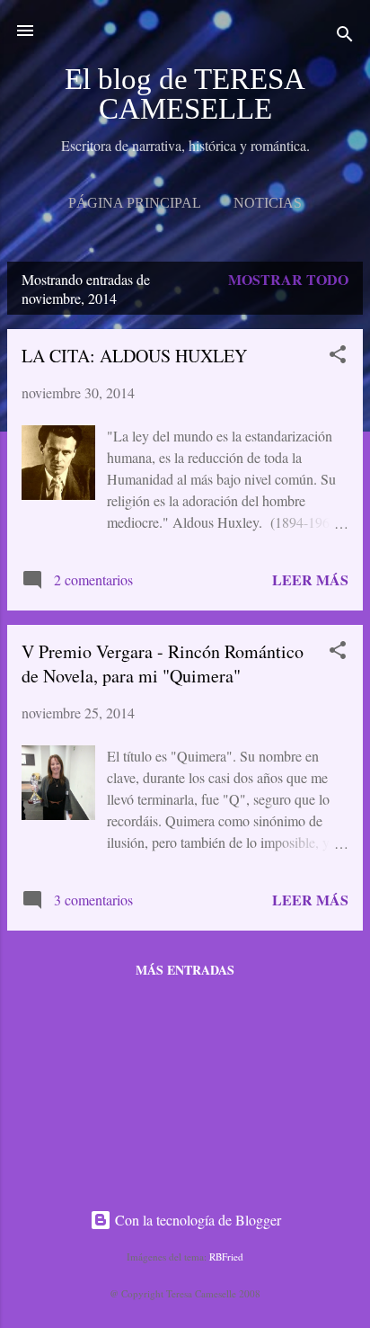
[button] (337, 356)
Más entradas (185, 969)
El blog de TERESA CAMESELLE (185, 94)
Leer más (310, 579)
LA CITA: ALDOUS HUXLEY (134, 355)
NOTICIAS (267, 202)
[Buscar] (345, 36)
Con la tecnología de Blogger (196, 1219)
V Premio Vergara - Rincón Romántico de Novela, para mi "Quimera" (163, 663)
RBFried (226, 1256)
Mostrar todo (288, 279)
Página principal (134, 202)
